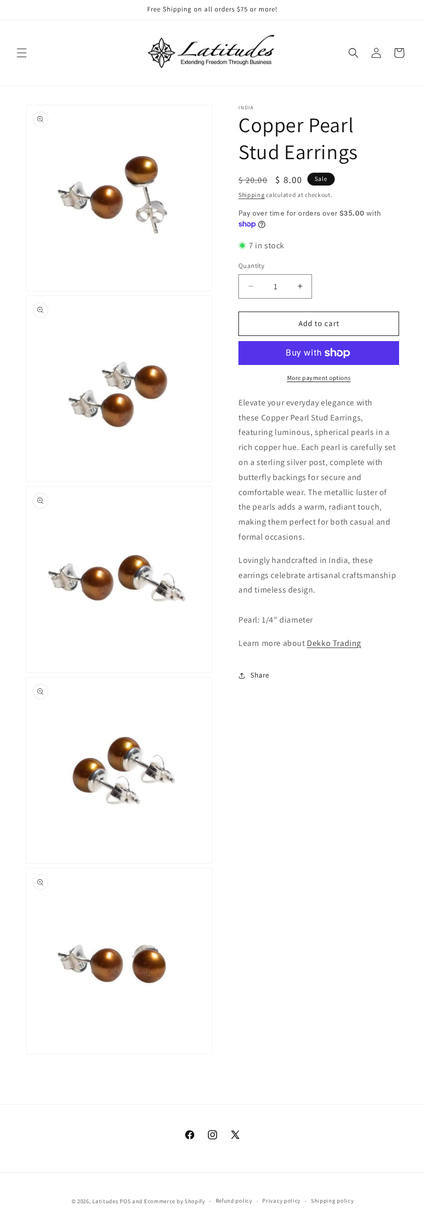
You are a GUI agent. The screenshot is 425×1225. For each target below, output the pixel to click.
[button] (21, 52)
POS (125, 1201)
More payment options (319, 378)
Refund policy (234, 1200)
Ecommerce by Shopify (174, 1201)
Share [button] (260, 675)
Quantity (251, 265)
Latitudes (105, 1201)
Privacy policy (281, 1200)
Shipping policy (332, 1200)
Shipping (251, 195)
